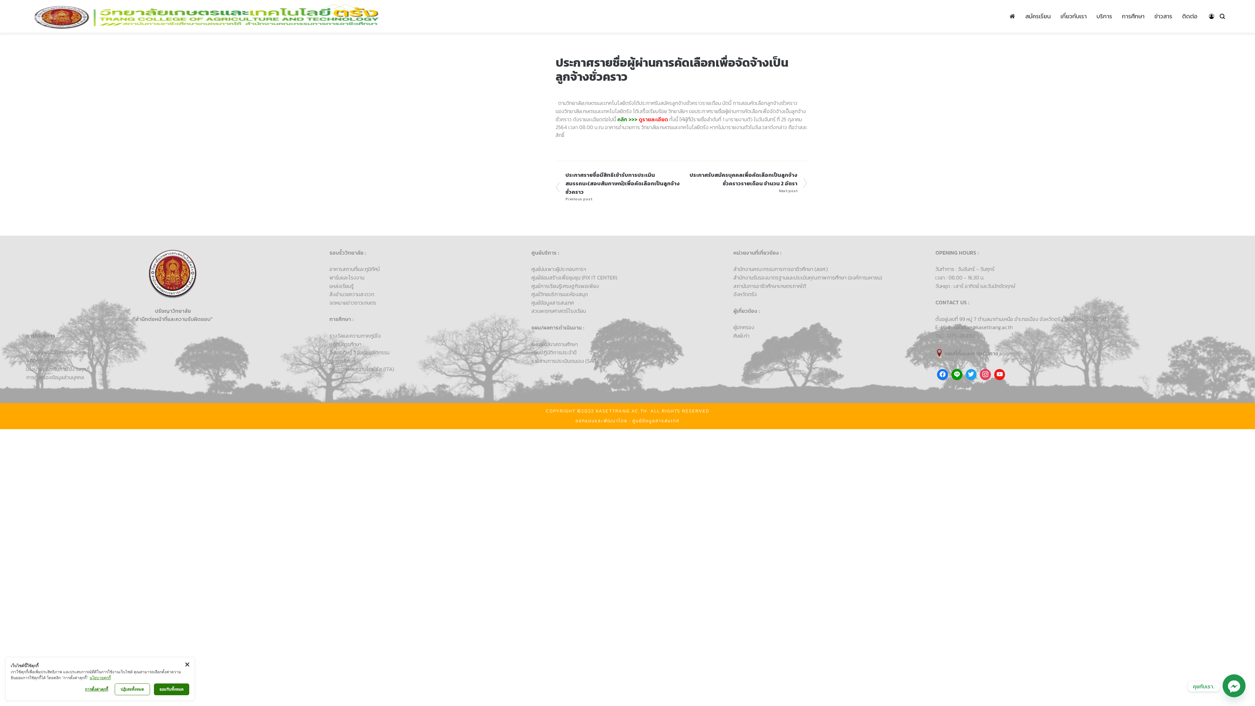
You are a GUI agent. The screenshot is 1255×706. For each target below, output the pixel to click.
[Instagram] (985, 374)
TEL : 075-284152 (955, 336)
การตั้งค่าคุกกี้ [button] (96, 689)
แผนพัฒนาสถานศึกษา (554, 344)
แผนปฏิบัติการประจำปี (554, 352)
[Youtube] (1000, 374)
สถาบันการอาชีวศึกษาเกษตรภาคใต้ (769, 286)
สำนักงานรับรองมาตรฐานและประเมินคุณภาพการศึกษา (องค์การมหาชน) (807, 277)
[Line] (957, 374)
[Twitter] (971, 374)
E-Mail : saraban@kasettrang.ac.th (974, 327)
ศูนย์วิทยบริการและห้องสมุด (559, 294)
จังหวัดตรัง (745, 294)
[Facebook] (942, 374)
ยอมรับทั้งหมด (171, 689)
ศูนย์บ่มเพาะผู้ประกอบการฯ (558, 269)
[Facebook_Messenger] (1234, 686)
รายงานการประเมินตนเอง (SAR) (564, 361)
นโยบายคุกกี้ (100, 677)
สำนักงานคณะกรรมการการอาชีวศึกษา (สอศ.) (780, 269)
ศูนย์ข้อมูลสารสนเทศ (552, 303)
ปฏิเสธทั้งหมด (132, 689)
